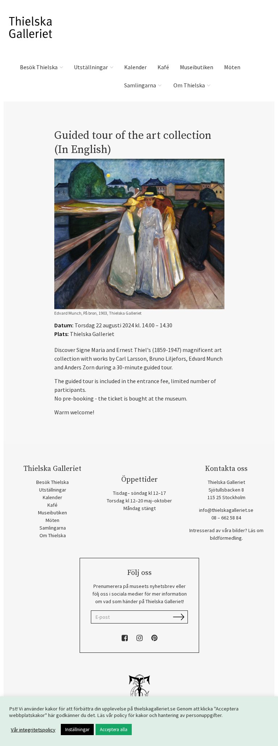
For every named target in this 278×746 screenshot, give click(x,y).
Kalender (135, 67)
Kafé (163, 67)
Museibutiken (196, 67)
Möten (232, 67)
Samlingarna (140, 85)
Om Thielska (189, 85)
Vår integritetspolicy (33, 729)
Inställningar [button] (77, 729)
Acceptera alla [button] (113, 729)
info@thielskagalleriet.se (226, 510)
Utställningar (91, 67)
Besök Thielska (39, 67)
